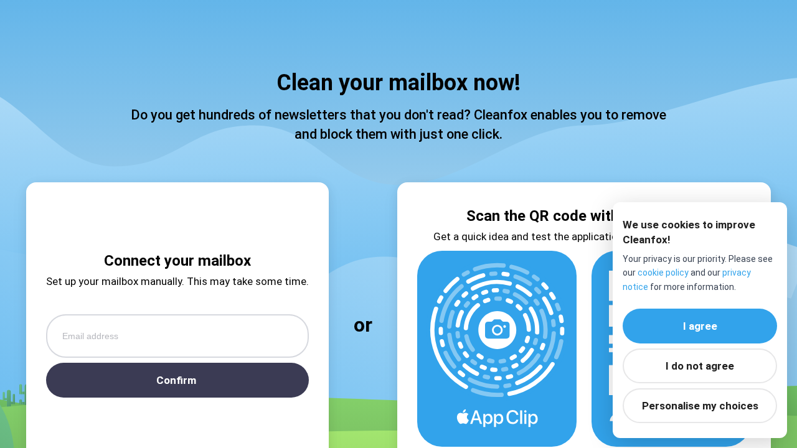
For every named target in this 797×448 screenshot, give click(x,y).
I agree (700, 326)
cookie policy (663, 273)
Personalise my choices (700, 405)
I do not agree (700, 366)
